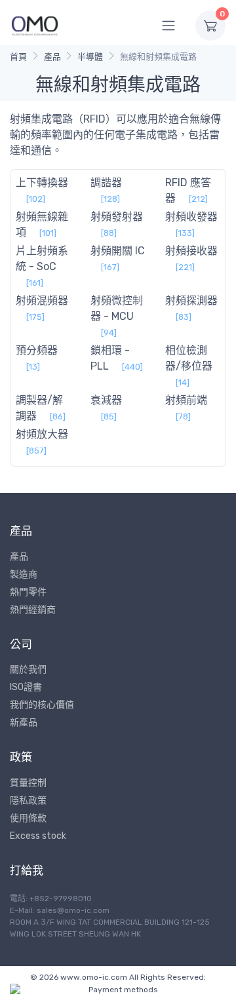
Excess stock (38, 836)
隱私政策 (28, 800)
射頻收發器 (191, 216)
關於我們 (28, 669)
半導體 (90, 57)
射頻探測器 (191, 300)
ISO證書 (26, 687)
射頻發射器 (116, 216)
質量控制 (28, 782)
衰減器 (106, 400)
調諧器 (106, 182)
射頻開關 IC (117, 250)
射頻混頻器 (42, 300)
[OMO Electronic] (34, 25)
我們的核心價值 (42, 704)
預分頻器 (37, 350)
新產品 (23, 722)
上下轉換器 (42, 182)
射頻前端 (186, 400)
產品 (52, 57)
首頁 (18, 57)
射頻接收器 (191, 250)
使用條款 (28, 818)
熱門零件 (28, 592)
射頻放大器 (42, 434)
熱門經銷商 (33, 609)
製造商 (23, 574)
